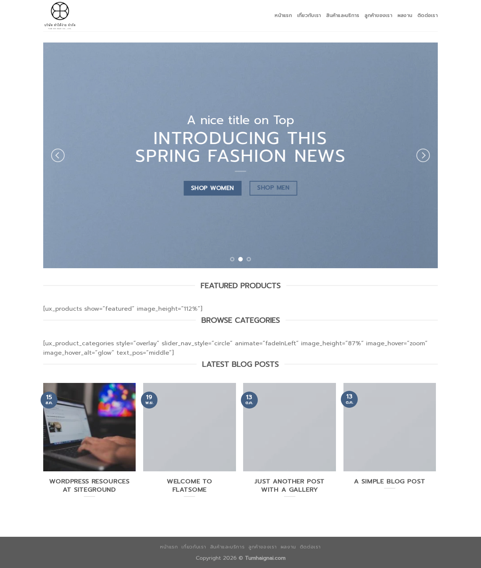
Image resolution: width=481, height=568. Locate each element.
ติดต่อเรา (427, 15)
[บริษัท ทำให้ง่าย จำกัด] (80, 15)
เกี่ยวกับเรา (309, 15)
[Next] (423, 155)
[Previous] (58, 155)
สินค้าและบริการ (342, 15)
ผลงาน (405, 15)
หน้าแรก (283, 15)
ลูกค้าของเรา (378, 15)
